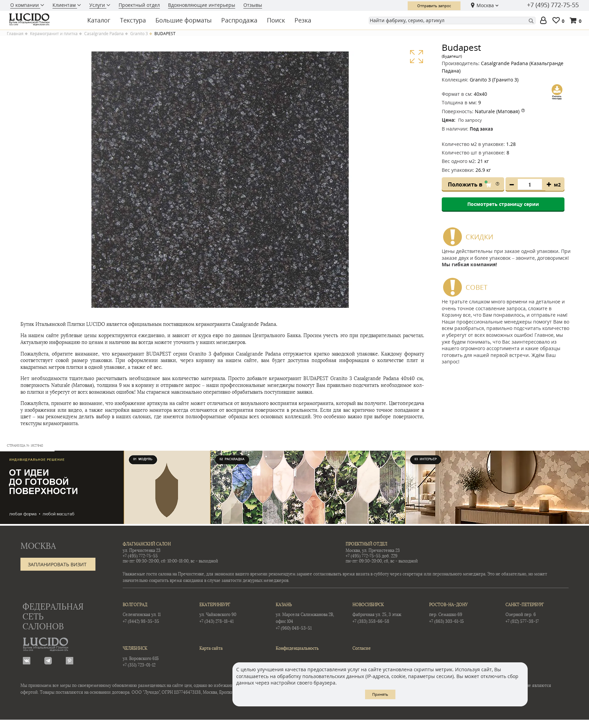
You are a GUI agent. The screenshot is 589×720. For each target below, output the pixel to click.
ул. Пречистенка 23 (142, 550)
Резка (302, 20)
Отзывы (252, 5)
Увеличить (416, 57)
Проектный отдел (139, 5)
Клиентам (64, 5)
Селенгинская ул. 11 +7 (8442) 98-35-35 (142, 613)
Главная (15, 33)
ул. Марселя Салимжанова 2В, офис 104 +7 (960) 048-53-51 (305, 616)
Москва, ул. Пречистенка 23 (373, 550)
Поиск (276, 20)
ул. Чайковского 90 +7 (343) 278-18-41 (217, 613)
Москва (485, 5)
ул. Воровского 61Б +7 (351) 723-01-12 (140, 657)
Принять (380, 694)
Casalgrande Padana (104, 33)
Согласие (361, 648)
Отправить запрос (434, 5)
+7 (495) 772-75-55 (553, 5)
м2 (557, 184)
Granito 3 (139, 33)
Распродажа (239, 20)
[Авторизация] (544, 21)
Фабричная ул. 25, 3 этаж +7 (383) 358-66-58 (376, 613)
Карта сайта (211, 648)
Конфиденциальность (297, 648)
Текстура (133, 20)
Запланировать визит (57, 564)
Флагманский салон (147, 544)
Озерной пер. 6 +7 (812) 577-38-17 (524, 613)
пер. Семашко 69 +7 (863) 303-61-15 (448, 613)
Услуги (97, 5)
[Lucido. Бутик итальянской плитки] (42, 19)
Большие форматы (183, 20)
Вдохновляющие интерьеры (201, 5)
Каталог (98, 20)
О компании (25, 5)
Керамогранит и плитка (54, 33)
